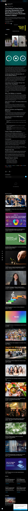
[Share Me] (11, 23)
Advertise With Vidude (15, 31)
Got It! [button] (20, 509)
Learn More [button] (16, 507)
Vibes (6, 34)
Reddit (21, 165)
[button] (2, 255)
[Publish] (26, 176)
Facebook (10, 165)
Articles (6, 476)
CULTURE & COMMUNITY (9, 21)
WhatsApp (18, 165)
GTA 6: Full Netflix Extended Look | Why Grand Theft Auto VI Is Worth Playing (10, 504)
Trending (7, 495)
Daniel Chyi (9, 3)
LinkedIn (25, 165)
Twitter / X (14, 165)
